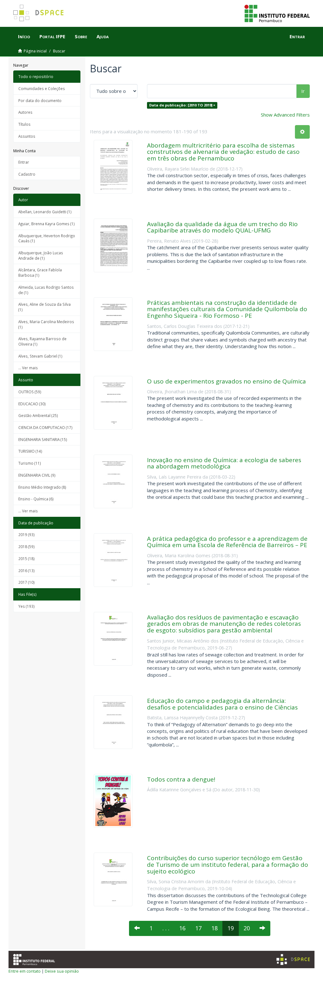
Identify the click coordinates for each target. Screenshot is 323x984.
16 (182, 928)
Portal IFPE (52, 36)
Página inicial (35, 51)
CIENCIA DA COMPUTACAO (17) (45, 427)
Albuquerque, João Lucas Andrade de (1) (40, 255)
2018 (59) (26, 546)
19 (230, 928)
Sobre (81, 36)
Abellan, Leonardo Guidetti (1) (45, 211)
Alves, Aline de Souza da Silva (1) (44, 307)
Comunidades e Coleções (41, 88)
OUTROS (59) (29, 391)
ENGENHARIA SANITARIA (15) (42, 439)
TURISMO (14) (30, 451)
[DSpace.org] (293, 959)
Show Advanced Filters (285, 115)
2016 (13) (26, 570)
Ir (303, 91)
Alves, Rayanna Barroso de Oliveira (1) (42, 341)
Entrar (23, 162)
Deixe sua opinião (62, 971)
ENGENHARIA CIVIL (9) (37, 475)
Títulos (24, 124)
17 (198, 928)
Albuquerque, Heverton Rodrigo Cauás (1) (46, 238)
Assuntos (26, 136)
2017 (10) (26, 582)
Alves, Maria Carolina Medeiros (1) (46, 324)
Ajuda (103, 36)
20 (247, 928)
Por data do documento (40, 100)
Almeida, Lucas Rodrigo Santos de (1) (46, 290)
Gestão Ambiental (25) (38, 415)
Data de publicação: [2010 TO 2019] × (182, 105)
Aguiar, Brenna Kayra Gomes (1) (46, 223)
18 (214, 928)
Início (24, 36)
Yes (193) (26, 606)
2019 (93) (26, 534)
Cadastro (26, 174)
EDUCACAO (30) (32, 403)
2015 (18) (26, 558)
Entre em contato (25, 971)
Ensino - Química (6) (36, 498)
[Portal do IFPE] (277, 13)
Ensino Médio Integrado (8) (42, 487)
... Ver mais (28, 367)
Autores (25, 112)
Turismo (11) (29, 463)
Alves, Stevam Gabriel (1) (40, 356)
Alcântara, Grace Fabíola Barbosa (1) (40, 272)
